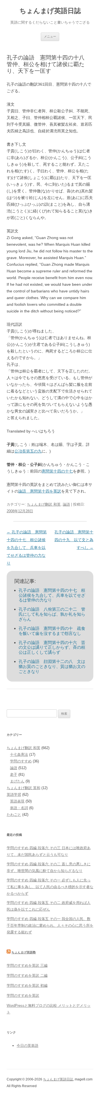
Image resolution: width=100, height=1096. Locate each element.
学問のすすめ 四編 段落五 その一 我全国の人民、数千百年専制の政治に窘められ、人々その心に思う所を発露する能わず (50, 925)
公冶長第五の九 (28, 451)
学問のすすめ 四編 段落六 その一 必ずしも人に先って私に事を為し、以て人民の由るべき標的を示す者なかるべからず (50, 887)
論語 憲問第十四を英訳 (39, 491)
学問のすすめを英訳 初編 (27, 985)
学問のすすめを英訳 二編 (27, 975)
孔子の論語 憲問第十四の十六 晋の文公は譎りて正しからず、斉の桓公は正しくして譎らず (52, 647)
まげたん (17, 781)
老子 (13, 774)
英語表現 (17, 801)
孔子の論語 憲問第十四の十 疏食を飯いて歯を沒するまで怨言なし (52, 631)
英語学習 (14, 794)
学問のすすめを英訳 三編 (27, 965)
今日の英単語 (27, 1045)
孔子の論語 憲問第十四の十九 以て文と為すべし (73, 540)
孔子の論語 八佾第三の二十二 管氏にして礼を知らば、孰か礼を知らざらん (52, 614)
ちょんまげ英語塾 (23, 952)
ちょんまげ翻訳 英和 (23, 788)
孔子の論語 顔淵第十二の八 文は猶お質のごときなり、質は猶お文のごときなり (52, 666)
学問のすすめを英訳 (23, 995)
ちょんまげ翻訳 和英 (44, 504)
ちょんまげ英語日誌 (50, 10)
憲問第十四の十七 (57, 471)
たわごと (14, 814)
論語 (66, 504)
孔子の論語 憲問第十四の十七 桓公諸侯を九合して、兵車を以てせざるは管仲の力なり (27, 547)
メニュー (50, 36)
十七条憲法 (19, 754)
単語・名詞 (19, 808)
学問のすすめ (21, 761)
